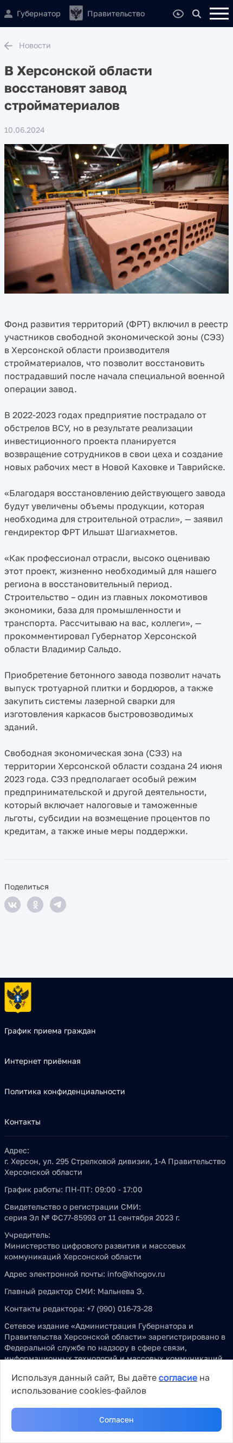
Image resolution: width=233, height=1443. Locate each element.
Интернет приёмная (42, 1060)
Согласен (116, 1419)
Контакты (22, 1121)
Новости (35, 45)
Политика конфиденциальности (64, 1091)
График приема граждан (50, 1030)
